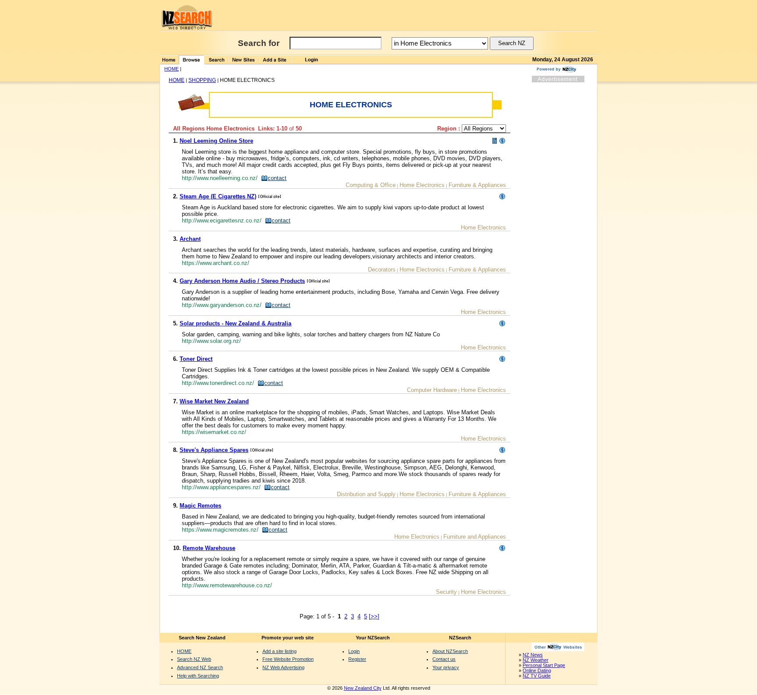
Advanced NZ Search (200, 667)
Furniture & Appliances (477, 185)
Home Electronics (422, 185)
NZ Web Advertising (283, 667)
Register (357, 659)
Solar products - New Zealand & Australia (235, 323)
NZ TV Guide (537, 675)
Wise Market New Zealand (214, 401)
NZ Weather (535, 660)
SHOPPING (202, 80)
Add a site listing (279, 651)
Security (446, 592)
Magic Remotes (200, 505)
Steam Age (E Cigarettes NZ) (218, 196)
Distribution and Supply (366, 494)
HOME (171, 68)
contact (277, 178)
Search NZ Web (194, 659)
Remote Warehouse (209, 548)
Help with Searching (198, 675)
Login (354, 651)
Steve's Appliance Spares (214, 450)
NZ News (533, 654)
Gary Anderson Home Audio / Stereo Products (242, 281)
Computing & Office (371, 185)
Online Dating (537, 670)
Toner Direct (196, 359)
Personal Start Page (544, 665)
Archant (190, 239)
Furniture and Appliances (474, 536)
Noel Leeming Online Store (216, 141)
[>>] (374, 616)
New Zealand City (363, 688)
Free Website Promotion (288, 659)
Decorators (382, 269)
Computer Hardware (432, 390)
